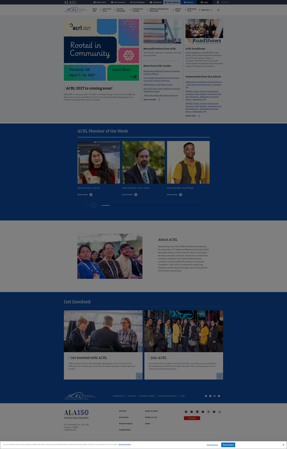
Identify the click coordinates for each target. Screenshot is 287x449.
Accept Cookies (228, 445)
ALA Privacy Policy (124, 444)
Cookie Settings (212, 445)
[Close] (283, 444)
